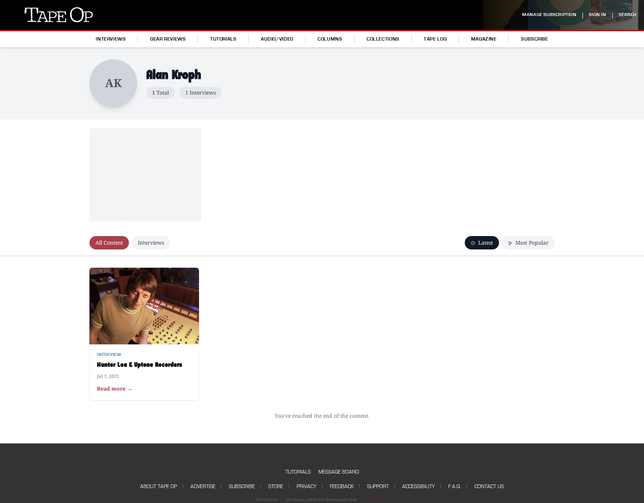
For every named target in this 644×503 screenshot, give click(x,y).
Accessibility (418, 486)
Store (275, 486)
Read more (114, 388)
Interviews (111, 39)
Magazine (484, 39)
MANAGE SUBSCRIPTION (549, 14)
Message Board (338, 472)
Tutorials (223, 39)
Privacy (306, 486)
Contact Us (489, 486)
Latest (485, 242)
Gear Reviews (168, 39)
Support (378, 486)
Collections (383, 39)
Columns (330, 39)
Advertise (202, 486)
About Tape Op (158, 486)
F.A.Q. (454, 486)
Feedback (342, 486)
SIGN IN (597, 14)
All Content (109, 242)
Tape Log (435, 39)
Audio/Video (277, 39)
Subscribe (534, 39)
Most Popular (531, 242)
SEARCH (628, 14)
